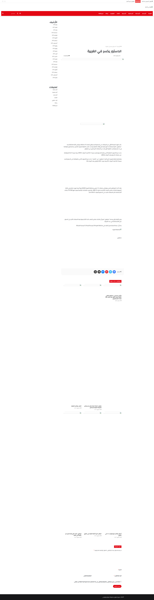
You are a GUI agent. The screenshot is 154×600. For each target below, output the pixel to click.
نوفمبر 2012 (54, 67)
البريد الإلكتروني (117, 576)
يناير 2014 (55, 30)
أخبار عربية (124, 13)
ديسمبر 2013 (54, 33)
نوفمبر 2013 (54, 35)
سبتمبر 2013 (54, 40)
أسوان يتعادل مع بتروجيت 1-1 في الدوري (113, 534)
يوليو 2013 (55, 46)
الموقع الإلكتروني (87, 576)
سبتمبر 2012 (54, 72)
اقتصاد (118, 13)
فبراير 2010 (55, 77)
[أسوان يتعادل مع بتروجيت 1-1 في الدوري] (112, 472)
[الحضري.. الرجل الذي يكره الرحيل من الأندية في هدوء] (72, 472)
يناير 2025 (55, 25)
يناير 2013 (55, 62)
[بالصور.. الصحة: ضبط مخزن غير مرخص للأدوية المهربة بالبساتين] (92, 344)
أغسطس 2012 (54, 75)
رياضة (107, 13)
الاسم (119, 570)
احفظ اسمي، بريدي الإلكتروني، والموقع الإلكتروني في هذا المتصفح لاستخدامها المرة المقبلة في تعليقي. (97, 582)
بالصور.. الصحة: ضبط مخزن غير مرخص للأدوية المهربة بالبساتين (92, 407)
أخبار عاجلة (137, 13)
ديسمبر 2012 (54, 64)
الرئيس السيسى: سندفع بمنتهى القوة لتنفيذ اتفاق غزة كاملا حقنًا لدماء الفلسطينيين (113, 297)
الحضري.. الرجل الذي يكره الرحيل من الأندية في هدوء (73, 534)
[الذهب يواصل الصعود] (72, 344)
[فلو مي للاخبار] (149, 7)
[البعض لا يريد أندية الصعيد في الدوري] (92, 472)
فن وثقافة (100, 13)
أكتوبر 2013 (54, 38)
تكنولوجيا (112, 13)
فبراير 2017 (55, 27)
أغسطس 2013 (54, 43)
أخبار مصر (144, 13)
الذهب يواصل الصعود (76, 406)
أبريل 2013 (55, 54)
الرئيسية (150, 13)
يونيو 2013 (55, 48)
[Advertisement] (92, 29)
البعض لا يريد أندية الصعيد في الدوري (126, 1)
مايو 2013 (55, 51)
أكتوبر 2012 (54, 70)
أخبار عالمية (130, 13)
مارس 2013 (54, 56)
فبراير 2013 (55, 59)
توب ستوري (54, 100)
